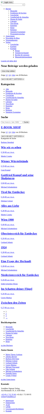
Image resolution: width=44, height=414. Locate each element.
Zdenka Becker (11, 357)
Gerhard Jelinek (11, 363)
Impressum (10, 401)
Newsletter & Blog (13, 38)
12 (7, 75)
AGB (8, 405)
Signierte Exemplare (17, 32)
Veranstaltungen (11, 40)
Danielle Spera (11, 373)
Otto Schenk (10, 369)
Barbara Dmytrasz (12, 359)
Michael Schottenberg (14, 371)
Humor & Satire (16, 19)
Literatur (13, 21)
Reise (12, 28)
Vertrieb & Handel (22, 53)
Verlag (8, 42)
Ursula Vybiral (11, 376)
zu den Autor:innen (8, 379)
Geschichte (14, 15)
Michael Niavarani (12, 367)
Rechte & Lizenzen (22, 55)
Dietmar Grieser (11, 361)
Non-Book (14, 23)
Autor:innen (10, 36)
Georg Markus (11, 365)
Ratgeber (13, 26)
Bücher (8, 9)
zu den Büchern (7, 345)
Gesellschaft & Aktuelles (19, 17)
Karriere (13, 47)
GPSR (8, 407)
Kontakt (13, 49)
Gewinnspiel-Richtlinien (15, 409)
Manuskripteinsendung (23, 57)
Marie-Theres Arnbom (14, 355)
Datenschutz (10, 403)
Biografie (13, 11)
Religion (13, 30)
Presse (17, 51)
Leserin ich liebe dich (9, 61)
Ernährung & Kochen (18, 13)
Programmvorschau (17, 34)
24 (10, 75)
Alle (13, 75)
